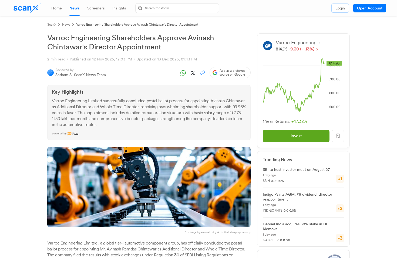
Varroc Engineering (296, 42)
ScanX (51, 24)
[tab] (56, 8)
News (66, 24)
